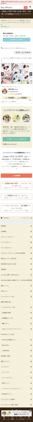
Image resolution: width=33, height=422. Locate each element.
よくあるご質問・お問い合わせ (10, 275)
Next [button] (30, 74)
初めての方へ (6, 345)
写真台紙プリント (7, 394)
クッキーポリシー (6, 242)
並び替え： (22, 52)
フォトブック (6, 372)
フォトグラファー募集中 (8, 399)
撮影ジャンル (5, 285)
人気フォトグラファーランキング (11, 329)
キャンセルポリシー (6, 247)
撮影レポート (6, 323)
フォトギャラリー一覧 (8, 307)
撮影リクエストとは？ (10, 144)
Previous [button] (2, 74)
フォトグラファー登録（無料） (10, 405)
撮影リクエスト (5, 361)
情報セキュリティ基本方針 (8, 258)
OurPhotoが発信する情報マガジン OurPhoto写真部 (15, 280)
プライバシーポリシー (7, 237)
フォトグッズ (5, 367)
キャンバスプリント (7, 377)
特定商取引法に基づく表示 (8, 264)
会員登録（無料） (6, 356)
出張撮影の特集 (6, 312)
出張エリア (4, 291)
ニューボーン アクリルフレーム (11, 388)
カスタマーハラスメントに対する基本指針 (13, 253)
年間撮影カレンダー (7, 318)
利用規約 (3, 226)
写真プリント (6, 383)
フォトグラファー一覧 (7, 296)
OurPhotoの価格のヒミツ (9, 339)
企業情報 (3, 231)
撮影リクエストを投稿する (17, 139)
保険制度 (3, 269)
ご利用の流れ (6, 350)
